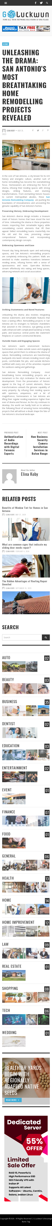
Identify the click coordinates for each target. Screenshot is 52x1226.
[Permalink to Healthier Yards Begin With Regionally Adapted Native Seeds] (31, 997)
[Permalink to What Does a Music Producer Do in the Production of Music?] (14, 776)
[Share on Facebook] (33, 130)
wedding (9, 1032)
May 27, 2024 (21, 515)
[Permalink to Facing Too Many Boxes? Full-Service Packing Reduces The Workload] (14, 710)
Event (7, 789)
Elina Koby (11, 130)
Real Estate (12, 966)
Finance (8, 811)
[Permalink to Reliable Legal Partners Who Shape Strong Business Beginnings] (31, 953)
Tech (6, 1010)
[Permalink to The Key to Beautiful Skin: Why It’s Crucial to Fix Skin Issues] (31, 688)
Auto (6, 657)
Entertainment (14, 767)
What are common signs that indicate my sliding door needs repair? (24, 546)
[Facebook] (35, 3)
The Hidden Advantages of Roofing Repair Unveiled (24, 582)
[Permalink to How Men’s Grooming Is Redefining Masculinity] (43, 688)
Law (5, 944)
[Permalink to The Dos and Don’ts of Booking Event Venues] (14, 798)
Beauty (8, 679)
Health (8, 878)
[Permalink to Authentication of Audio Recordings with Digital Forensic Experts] (43, 1019)
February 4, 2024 (22, 551)
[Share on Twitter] (38, 130)
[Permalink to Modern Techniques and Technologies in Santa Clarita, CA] (31, 732)
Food (6, 834)
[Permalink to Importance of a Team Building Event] (31, 776)
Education (10, 745)
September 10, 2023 (23, 588)
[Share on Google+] (43, 130)
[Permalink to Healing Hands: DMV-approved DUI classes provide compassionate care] (14, 865)
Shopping (10, 988)
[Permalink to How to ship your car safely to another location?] (31, 666)
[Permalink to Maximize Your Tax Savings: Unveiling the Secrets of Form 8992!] (31, 821)
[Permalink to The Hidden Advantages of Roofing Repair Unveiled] (26, 602)
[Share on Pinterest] (48, 130)
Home (5, 44)
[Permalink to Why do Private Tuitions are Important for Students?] (31, 754)
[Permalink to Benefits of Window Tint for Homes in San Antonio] (26, 529)
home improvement (18, 922)
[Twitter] (41, 3)
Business (9, 701)
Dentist (8, 723)
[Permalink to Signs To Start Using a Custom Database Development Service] (14, 1019)
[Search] (5, 3)
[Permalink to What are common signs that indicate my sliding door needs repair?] (26, 566)
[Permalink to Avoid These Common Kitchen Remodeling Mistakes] (31, 931)
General (9, 856)
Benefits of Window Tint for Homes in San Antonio (25, 509)
